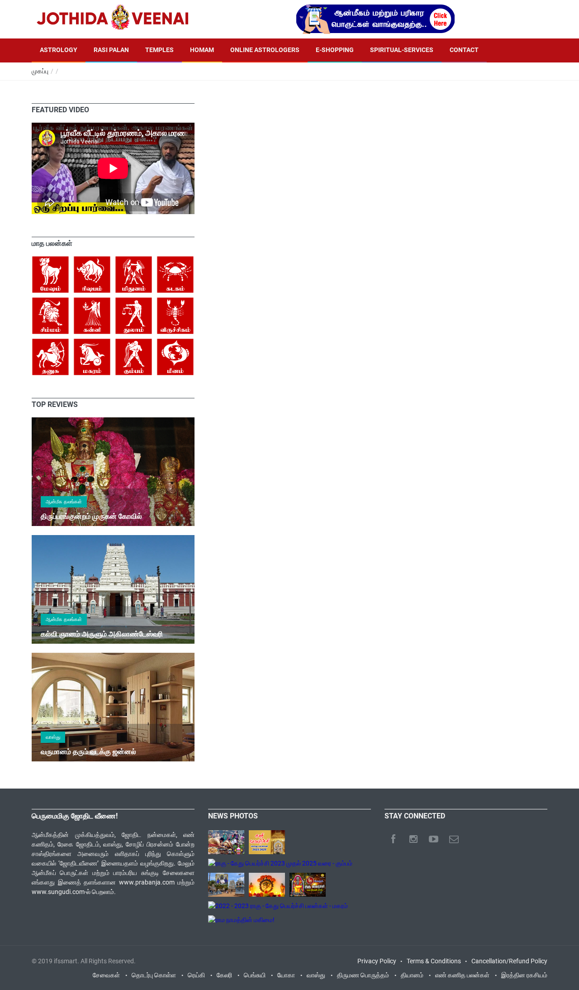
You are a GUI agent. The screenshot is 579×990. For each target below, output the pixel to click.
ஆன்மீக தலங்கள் (64, 502)
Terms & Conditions (434, 961)
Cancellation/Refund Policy (509, 961)
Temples (159, 49)
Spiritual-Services (401, 49)
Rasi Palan (111, 49)
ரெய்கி (196, 975)
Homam (202, 49)
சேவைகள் (106, 975)
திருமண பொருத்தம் (363, 975)
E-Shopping (335, 49)
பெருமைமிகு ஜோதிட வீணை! (75, 816)
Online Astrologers (264, 49)
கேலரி (224, 975)
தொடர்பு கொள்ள (154, 975)
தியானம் (412, 975)
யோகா (286, 975)
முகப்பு (40, 71)
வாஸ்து (53, 737)
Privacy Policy (376, 961)
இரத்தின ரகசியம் (524, 975)
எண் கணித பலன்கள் (462, 975)
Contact (464, 49)
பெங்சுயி (255, 975)
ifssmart (65, 961)
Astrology (58, 49)
